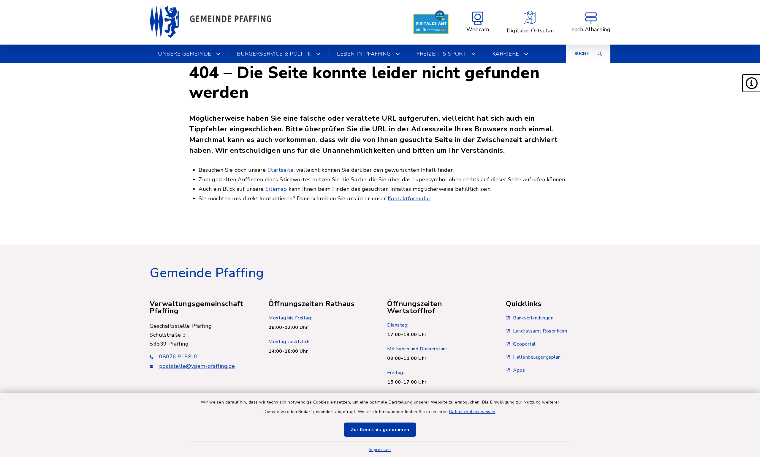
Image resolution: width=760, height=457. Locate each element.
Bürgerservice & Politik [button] (274, 53)
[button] (751, 83)
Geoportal (524, 344)
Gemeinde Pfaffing (207, 273)
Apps (519, 370)
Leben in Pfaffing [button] (364, 53)
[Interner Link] (431, 22)
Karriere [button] (506, 53)
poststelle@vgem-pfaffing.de (197, 366)
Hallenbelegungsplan (537, 357)
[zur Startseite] (210, 22)
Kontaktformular (409, 198)
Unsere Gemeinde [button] (184, 53)
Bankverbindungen (533, 318)
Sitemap (276, 189)
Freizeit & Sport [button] (442, 53)
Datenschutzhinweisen (472, 412)
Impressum (380, 450)
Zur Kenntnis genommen (380, 429)
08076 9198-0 (178, 356)
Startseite (280, 170)
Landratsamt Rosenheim (540, 331)
